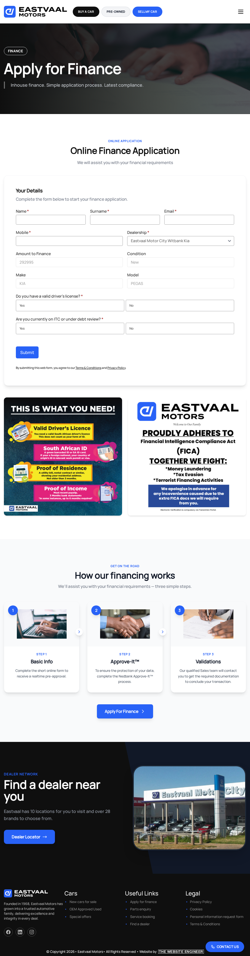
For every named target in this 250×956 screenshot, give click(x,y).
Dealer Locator (26, 837)
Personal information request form (216, 916)
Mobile (23, 232)
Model (133, 275)
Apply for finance (143, 901)
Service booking (142, 916)
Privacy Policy (116, 368)
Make (21, 275)
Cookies (196, 909)
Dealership (138, 232)
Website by (171, 951)
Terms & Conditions (88, 368)
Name (22, 211)
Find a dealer (140, 924)
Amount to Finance (33, 253)
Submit (27, 352)
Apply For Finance (121, 711)
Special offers (80, 916)
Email (170, 211)
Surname (99, 211)
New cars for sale (83, 901)
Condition (136, 253)
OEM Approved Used (85, 909)
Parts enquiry (140, 909)
